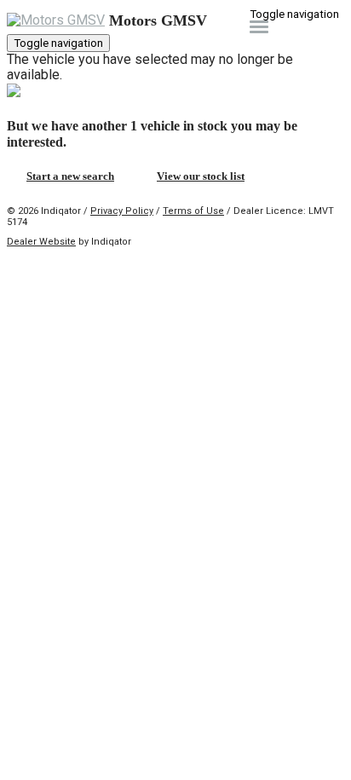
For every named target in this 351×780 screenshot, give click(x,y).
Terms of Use (193, 211)
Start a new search (70, 176)
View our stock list (201, 176)
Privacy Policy (121, 211)
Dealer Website (41, 241)
